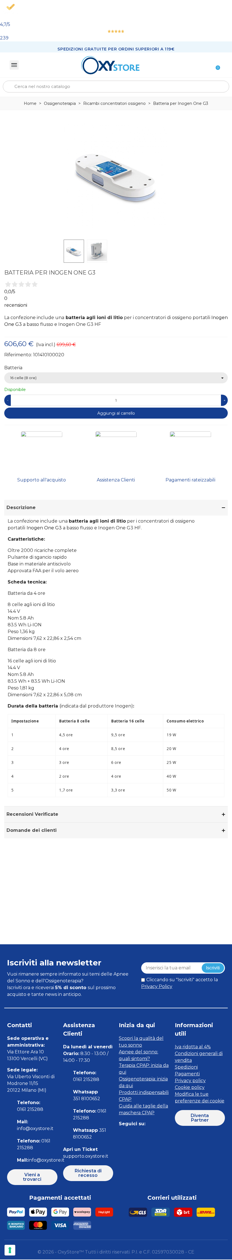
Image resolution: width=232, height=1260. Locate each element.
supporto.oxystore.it (85, 1156)
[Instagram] (135, 1135)
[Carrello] (215, 65)
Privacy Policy (156, 986)
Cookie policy (190, 1087)
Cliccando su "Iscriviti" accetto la (179, 983)
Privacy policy (190, 1080)
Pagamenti (187, 1073)
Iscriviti (213, 967)
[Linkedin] (147, 1135)
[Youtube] (160, 1135)
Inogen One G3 (44, 527)
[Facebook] (122, 1135)
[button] (32, 1177)
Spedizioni (186, 1067)
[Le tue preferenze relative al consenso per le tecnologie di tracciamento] (10, 1250)
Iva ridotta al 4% (193, 1046)
